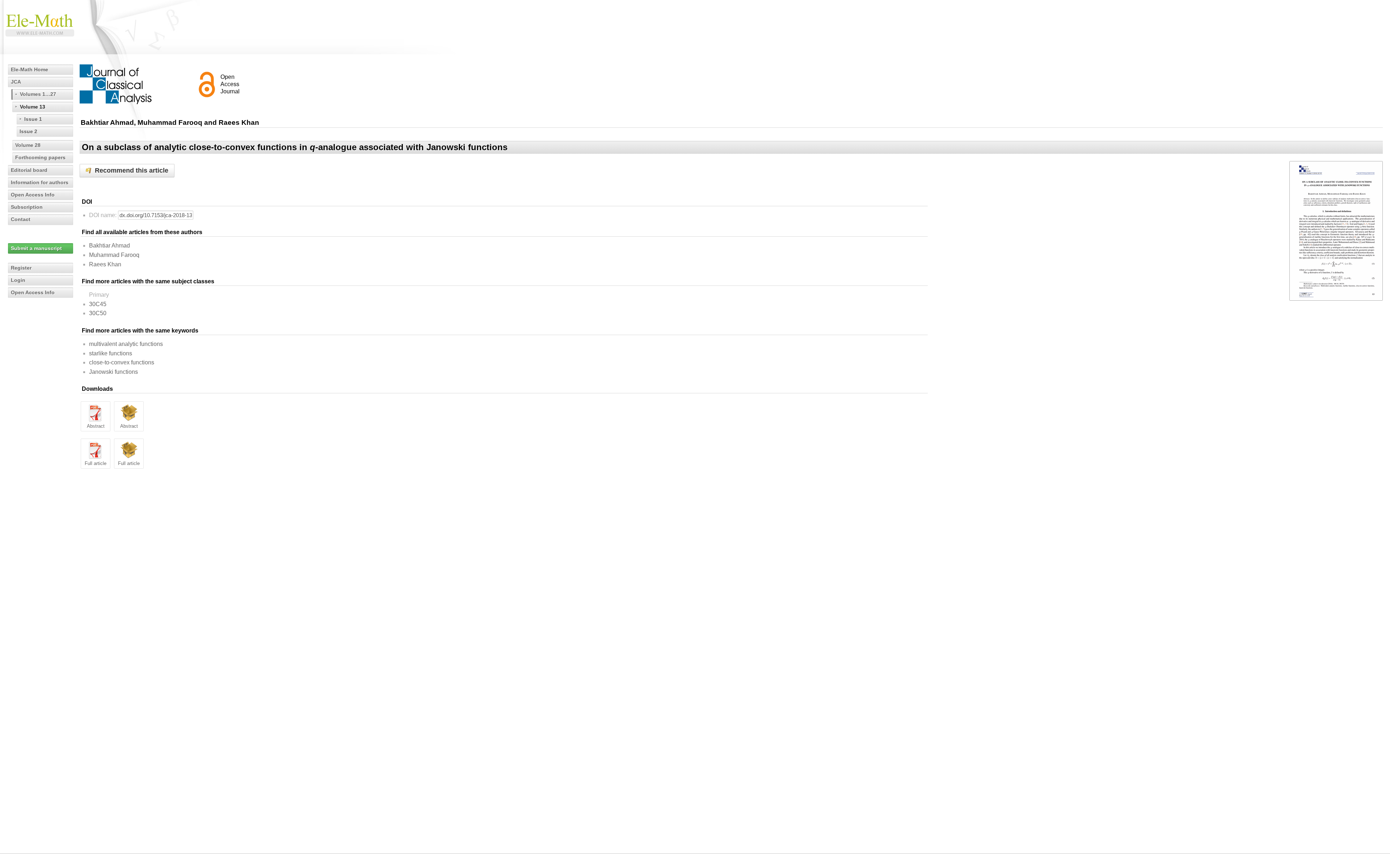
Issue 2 (28, 131)
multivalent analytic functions (126, 344)
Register (21, 268)
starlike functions (110, 353)
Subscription (27, 207)
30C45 (97, 304)
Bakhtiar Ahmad (109, 245)
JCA (16, 82)
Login (18, 280)
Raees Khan (105, 264)
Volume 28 (28, 145)
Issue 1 (33, 119)
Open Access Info (33, 195)
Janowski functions (113, 372)
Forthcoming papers (40, 157)
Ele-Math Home (29, 69)
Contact (20, 219)
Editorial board (29, 170)
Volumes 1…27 (38, 94)
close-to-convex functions (121, 362)
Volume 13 (32, 107)
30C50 (97, 313)
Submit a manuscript (36, 248)
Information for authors (39, 182)
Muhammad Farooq (114, 255)
